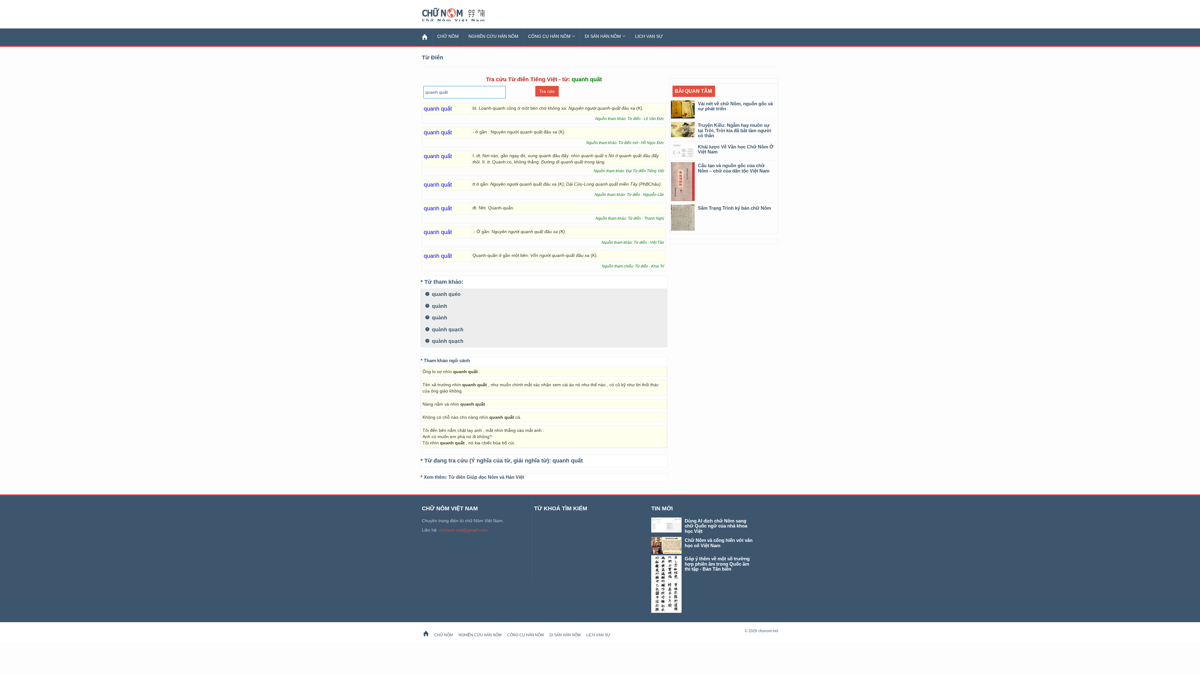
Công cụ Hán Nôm (549, 36)
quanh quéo (446, 294)
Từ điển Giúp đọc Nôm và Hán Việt (486, 477)
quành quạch (447, 329)
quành (439, 306)
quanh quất (567, 461)
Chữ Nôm (461, 15)
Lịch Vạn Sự (649, 36)
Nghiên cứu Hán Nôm (493, 36)
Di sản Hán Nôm (603, 36)
